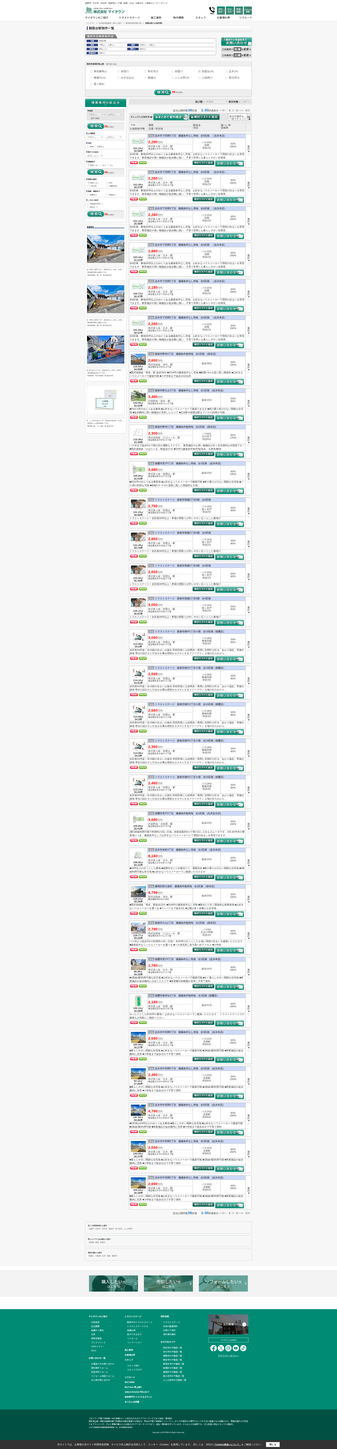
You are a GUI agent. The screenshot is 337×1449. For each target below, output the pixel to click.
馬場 (163, 512)
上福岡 (207, 77)
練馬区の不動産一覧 (172, 1371)
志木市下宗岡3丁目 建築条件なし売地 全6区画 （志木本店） (191, 135)
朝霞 (179, 71)
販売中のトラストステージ (139, 1322)
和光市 (153, 71)
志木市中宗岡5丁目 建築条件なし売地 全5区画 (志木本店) (189, 1032)
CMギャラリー (98, 1346)
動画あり (112, 195)
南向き (94, 207)
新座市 (157, 367)
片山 (163, 936)
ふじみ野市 (128, 1229)
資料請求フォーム (99, 1367)
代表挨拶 (95, 1322)
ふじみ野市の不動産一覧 (174, 1379)
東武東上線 (154, 146)
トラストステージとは (137, 1326)
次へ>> (239, 110)
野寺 (163, 367)
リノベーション (134, 1342)
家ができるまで (134, 1334)
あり (104, 165)
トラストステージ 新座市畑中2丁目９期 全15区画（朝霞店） (190, 631)
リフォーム (132, 1338)
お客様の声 (223, 17)
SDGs (93, 1350)
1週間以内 (113, 186)
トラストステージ (129, 17)
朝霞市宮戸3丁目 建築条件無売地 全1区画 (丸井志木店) (188, 813)
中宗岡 (164, 1045)
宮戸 (163, 476)
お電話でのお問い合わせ (102, 1363)
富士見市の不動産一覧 (173, 1375)
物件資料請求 (169, 1334)
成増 (125, 71)
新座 (162, 401)
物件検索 (178, 17)
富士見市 (118, 1229)
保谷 (165, 364)
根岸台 (164, 1008)
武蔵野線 (153, 401)
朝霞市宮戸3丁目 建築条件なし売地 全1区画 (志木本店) (188, 463)
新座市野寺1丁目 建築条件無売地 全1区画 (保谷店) (185, 426)
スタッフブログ (134, 1369)
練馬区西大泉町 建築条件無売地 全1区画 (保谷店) (185, 886)
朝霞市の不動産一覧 (172, 1355)
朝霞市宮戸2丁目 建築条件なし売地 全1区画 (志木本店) (188, 959)
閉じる (272, 1444)
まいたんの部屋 (132, 1401)
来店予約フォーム (99, 1371)
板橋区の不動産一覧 (172, 1367)
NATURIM (129, 1381)
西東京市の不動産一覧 (173, 1363)
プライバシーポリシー (228, 1355)
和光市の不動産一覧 (172, 1347)
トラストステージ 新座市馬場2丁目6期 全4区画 (183, 499)
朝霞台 (208, 71)
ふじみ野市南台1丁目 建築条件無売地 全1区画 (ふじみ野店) (111, 421)
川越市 (91, 1229)
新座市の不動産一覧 (172, 1359)
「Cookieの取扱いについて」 (227, 1444)
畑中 (163, 644)
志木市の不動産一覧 (172, 1351)
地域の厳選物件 (170, 1326)
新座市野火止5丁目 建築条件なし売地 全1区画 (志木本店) (189, 390)
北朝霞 (164, 823)
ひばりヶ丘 (169, 437)
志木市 (157, 149)
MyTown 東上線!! (133, 1386)
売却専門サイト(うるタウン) (138, 1396)
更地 (92, 147)
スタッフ (200, 17)
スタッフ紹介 (133, 1365)
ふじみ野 (182, 77)
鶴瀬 (152, 77)
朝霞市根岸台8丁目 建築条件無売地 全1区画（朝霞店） (187, 995)
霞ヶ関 (99, 83)
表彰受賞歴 (96, 1338)
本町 (163, 863)
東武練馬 (100, 71)
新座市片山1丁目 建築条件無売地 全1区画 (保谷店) (185, 922)
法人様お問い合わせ (100, 1379)
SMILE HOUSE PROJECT (137, 1391)
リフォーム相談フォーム (102, 1375)
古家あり (100, 147)
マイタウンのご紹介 (96, 17)
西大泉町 (165, 899)
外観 (133, 125)
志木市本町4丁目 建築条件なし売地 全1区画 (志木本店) (188, 849)
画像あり (93, 195)
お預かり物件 (169, 1330)
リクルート (245, 17)
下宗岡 (164, 149)
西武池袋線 (154, 364)
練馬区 (157, 899)
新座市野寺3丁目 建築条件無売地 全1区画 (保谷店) (185, 353)
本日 (111, 183)
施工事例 (156, 17)
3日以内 (93, 186)
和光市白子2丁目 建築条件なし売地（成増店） (106, 370)
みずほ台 (127, 77)
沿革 (93, 1334)
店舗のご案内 (97, 1330)
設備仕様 (131, 1330)
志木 (233, 71)
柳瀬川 (99, 77)
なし (111, 165)
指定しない (94, 165)
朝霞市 (157, 476)
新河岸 (234, 77)
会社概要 (95, 1326)
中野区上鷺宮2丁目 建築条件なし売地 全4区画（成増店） (110, 269)
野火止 (164, 403)
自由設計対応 (96, 204)
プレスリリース (98, 1342)
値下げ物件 (95, 118)
